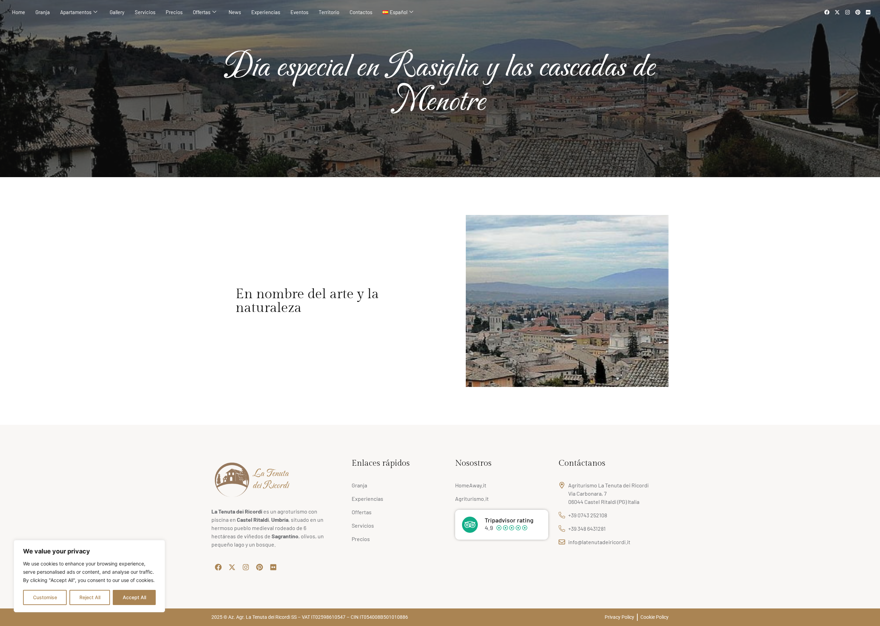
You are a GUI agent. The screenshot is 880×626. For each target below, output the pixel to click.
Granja (42, 12)
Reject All (89, 597)
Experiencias (265, 12)
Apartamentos (75, 12)
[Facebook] (827, 12)
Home (18, 12)
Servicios (145, 12)
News (235, 12)
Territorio (329, 12)
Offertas (201, 12)
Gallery (117, 12)
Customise (45, 597)
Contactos (361, 12)
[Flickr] (868, 12)
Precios (174, 12)
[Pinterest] (857, 12)
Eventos (299, 12)
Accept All (134, 597)
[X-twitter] (837, 12)
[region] (89, 576)
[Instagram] (847, 12)
